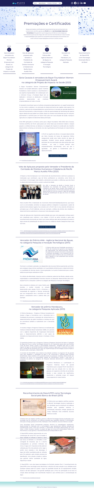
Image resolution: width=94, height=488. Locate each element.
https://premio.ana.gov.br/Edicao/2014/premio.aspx (32, 300)
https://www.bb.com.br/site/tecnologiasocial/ (31, 477)
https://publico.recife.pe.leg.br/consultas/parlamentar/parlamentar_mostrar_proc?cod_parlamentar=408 (40, 233)
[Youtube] (84, 3)
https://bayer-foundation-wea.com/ (29, 160)
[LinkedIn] (81, 3)
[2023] (9, 50)
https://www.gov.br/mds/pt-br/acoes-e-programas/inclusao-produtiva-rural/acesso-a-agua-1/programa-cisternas (41, 383)
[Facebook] (75, 3)
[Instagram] (72, 3)
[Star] (28, 50)
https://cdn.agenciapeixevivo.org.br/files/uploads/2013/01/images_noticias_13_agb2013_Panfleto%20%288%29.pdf (44, 382)
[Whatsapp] (78, 3)
